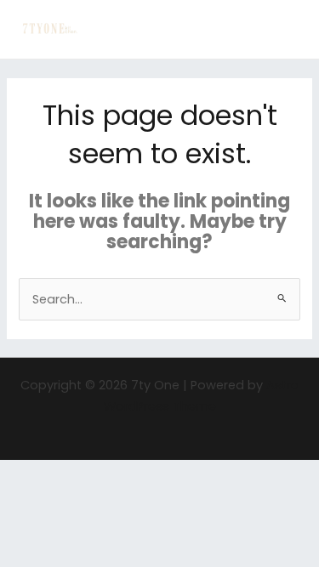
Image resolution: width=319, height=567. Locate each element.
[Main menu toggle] (284, 30)
